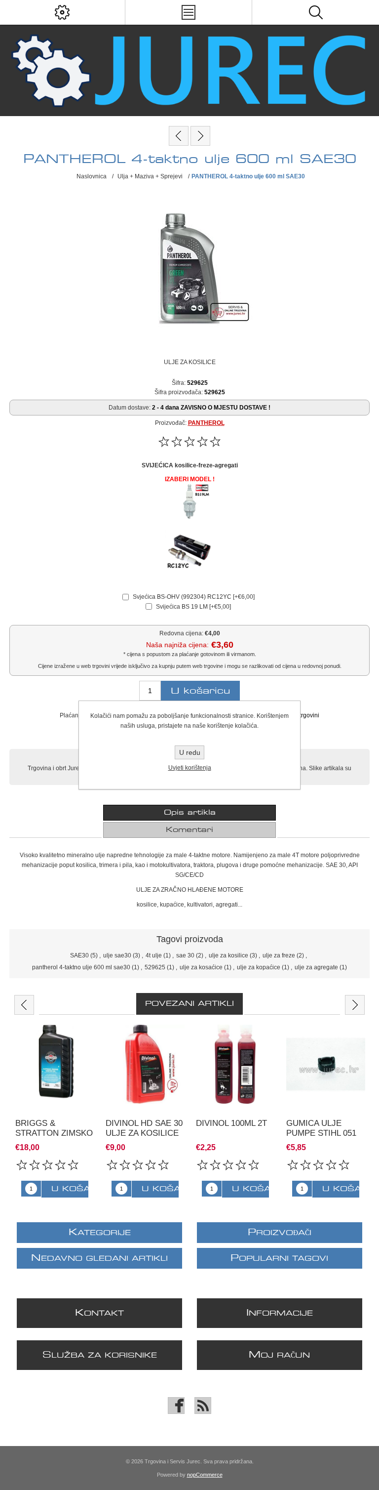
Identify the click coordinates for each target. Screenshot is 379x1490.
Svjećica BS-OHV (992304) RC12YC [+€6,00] (194, 596)
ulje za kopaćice (258, 967)
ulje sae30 (117, 955)
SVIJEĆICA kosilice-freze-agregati (190, 465)
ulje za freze (279, 955)
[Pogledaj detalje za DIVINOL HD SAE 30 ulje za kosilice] (145, 1064)
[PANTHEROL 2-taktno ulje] (200, 136)
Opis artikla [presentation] (190, 812)
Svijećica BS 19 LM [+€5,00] (193, 606)
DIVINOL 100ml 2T (231, 1123)
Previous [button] (24, 1005)
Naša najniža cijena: (177, 645)
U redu (189, 752)
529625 (155, 967)
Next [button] (355, 1005)
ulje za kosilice (228, 955)
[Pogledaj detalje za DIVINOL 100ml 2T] (235, 1064)
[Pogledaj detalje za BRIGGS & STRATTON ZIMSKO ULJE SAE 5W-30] (54, 1064)
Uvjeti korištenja (189, 767)
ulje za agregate (316, 967)
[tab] (189, 813)
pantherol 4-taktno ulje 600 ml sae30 (81, 967)
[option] (54, 1111)
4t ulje (154, 955)
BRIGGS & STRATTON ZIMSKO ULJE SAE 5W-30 (54, 1133)
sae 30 (185, 955)
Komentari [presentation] (189, 830)
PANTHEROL (206, 422)
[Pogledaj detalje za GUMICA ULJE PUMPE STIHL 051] (325, 1064)
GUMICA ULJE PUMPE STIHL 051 (321, 1128)
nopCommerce (205, 1475)
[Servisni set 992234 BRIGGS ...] (179, 136)
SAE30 (79, 955)
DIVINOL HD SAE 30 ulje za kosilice (144, 1128)
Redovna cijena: (181, 633)
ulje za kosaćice (201, 967)
